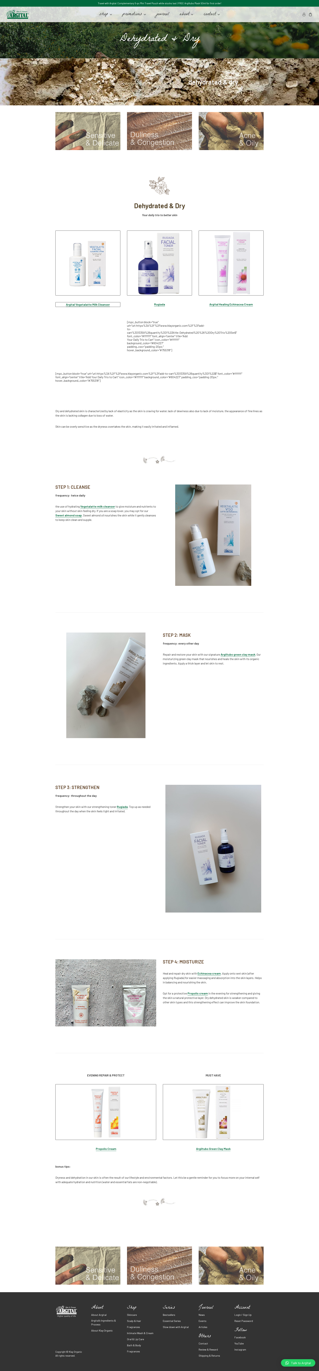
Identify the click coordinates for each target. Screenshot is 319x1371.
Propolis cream (198, 993)
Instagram (240, 1349)
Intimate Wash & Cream (140, 1333)
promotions (132, 14)
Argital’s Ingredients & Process (103, 1322)
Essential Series (172, 1320)
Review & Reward (208, 1349)
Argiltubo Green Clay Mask (213, 1148)
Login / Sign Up (243, 1314)
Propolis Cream (106, 1148)
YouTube (239, 1343)
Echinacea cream (209, 973)
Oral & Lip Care (135, 1339)
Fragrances (133, 1327)
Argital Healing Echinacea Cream (231, 304)
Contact (203, 1343)
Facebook (240, 1337)
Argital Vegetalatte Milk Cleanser (88, 304)
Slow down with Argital (176, 1327)
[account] (304, 14)
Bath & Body (134, 1345)
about (184, 14)
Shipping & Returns (209, 1355)
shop (103, 14)
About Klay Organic (102, 1330)
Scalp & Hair (134, 1320)
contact (210, 14)
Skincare (132, 1314)
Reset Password (243, 1320)
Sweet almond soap (68, 515)
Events (202, 1320)
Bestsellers (169, 1314)
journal (162, 14)
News (202, 1314)
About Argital (99, 1314)
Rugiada (159, 304)
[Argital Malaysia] (18, 14)
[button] (298, 1363)
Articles (203, 1327)
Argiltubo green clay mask (238, 654)
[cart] (309, 14)
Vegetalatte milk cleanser (97, 506)
